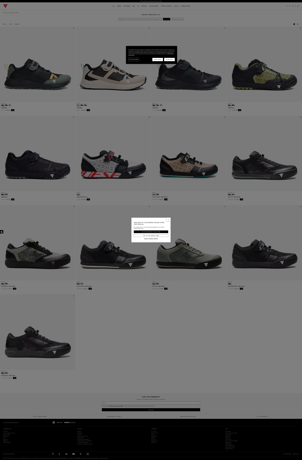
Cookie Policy (170, 53)
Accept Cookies (169, 59)
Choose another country (151, 238)
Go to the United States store (151, 231)
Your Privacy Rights (133, 59)
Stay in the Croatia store (151, 235)
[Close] (168, 219)
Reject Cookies (157, 59)
